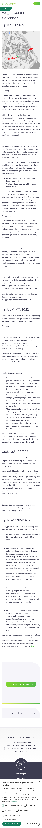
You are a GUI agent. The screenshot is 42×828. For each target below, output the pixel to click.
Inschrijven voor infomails (20, 684)
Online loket (21, 778)
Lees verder (13, 801)
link (32, 646)
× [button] (39, 781)
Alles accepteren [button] (11, 824)
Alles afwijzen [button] (31, 824)
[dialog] (21, 803)
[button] (21, 819)
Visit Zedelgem (21, 774)
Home (7, 9)
